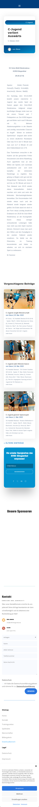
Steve (18, 49)
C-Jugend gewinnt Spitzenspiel (17, 415)
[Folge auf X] (17, 481)
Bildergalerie (7, 737)
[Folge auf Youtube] (21, 481)
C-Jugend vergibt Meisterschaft (17, 313)
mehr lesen (9, 333)
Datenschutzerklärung (26, 686)
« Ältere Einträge (14, 443)
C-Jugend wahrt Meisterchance (17, 364)
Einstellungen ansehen (19, 799)
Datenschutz (16, 804)
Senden (30, 691)
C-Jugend (29, 22)
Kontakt (5, 720)
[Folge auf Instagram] (25, 481)
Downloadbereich (8, 742)
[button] (36, 766)
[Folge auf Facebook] (13, 481)
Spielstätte (6, 729)
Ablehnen (19, 794)
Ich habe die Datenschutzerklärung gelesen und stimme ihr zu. (19, 684)
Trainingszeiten (8, 724)
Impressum (24, 804)
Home (4, 716)
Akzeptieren (20, 788)
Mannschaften (7, 733)
